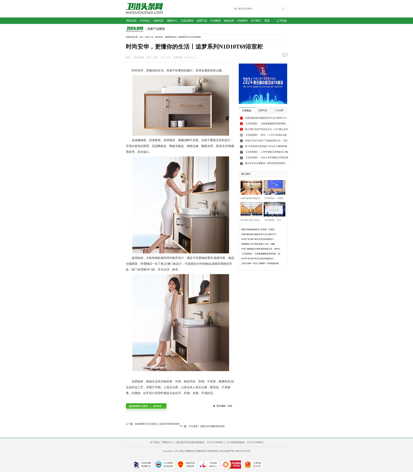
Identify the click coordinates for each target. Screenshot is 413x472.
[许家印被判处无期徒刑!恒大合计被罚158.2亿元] (250, 187)
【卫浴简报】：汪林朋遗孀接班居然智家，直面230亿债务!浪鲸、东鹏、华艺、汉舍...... (266, 124)
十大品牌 (278, 110)
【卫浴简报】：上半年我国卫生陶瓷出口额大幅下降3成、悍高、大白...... (266, 153)
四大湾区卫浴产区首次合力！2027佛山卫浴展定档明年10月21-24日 (266, 130)
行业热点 (145, 20)
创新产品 (202, 20)
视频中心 (172, 20)
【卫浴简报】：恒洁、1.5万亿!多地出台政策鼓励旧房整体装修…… (266, 136)
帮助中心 (168, 442)
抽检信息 (229, 20)
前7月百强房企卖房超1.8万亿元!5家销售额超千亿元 (266, 147)
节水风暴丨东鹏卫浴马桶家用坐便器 (207, 426)
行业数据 (215, 20)
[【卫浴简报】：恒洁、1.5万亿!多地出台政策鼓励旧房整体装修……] (273, 209)
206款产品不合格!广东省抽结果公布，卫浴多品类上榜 (266, 141)
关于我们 (256, 20)
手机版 (282, 20)
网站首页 (131, 20)
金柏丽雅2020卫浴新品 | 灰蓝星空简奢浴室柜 (157, 424)
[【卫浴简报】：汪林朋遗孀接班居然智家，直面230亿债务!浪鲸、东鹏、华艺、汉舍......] (273, 187)
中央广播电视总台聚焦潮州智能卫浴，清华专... (261, 249)
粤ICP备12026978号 (240, 451)
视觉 (267, 20)
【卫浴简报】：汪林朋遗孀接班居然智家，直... (261, 254)
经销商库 (242, 20)
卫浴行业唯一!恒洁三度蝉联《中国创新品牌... (260, 263)
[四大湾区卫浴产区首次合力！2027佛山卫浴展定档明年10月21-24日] (250, 209)
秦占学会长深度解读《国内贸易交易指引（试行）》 (265, 164)
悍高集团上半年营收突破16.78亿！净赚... (258, 244)
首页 (141, 37)
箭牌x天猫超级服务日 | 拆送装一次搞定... (258, 229)
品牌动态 (158, 20)
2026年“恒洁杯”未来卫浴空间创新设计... (258, 239)
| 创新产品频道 (155, 28)
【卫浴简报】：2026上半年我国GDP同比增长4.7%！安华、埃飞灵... (266, 158)
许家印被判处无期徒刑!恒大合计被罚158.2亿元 (266, 119)
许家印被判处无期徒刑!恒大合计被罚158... (259, 234)
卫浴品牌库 (187, 20)
